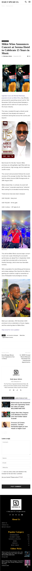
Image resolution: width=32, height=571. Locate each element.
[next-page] (5, 433)
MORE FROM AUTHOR (21, 398)
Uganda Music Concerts (7, 337)
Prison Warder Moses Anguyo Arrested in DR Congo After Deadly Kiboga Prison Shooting (13, 562)
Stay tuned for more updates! (10, 330)
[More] (23, 344)
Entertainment (9, 6)
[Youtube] (22, 515)
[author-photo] (16, 376)
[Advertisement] (16, 24)
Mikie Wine (22, 335)
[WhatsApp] (15, 60)
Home (3, 6)
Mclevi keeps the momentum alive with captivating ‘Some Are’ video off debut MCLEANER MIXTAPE (12, 553)
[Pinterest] (11, 60)
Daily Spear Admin (7, 56)
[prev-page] (3, 433)
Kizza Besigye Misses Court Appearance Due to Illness (8, 356)
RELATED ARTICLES (8, 398)
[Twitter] (7, 60)
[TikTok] (17, 390)
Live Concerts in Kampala (12, 335)
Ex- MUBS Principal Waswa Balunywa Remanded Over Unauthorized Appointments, (25, 358)
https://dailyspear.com (16, 381)
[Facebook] (3, 60)
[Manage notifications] (27, 566)
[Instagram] (14, 390)
